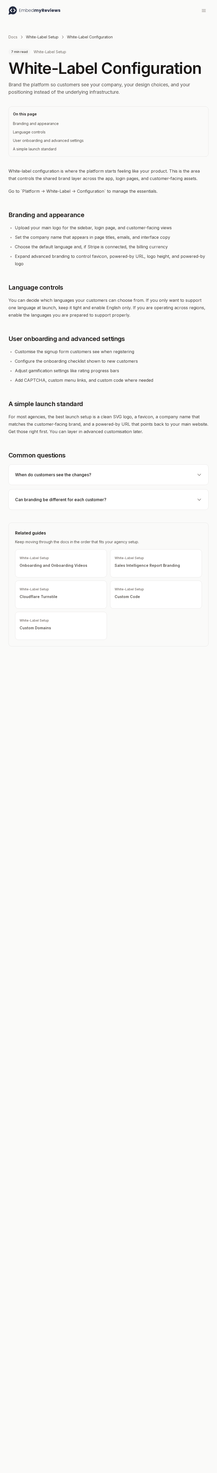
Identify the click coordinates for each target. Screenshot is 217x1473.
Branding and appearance (36, 123)
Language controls (29, 132)
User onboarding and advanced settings (48, 140)
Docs (12, 37)
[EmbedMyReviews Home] (34, 10)
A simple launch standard (34, 149)
